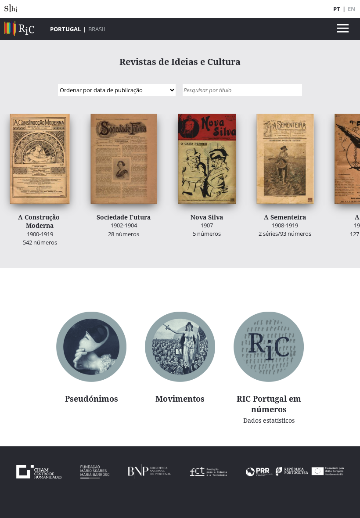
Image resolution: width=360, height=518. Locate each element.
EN (352, 9)
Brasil (97, 29)
